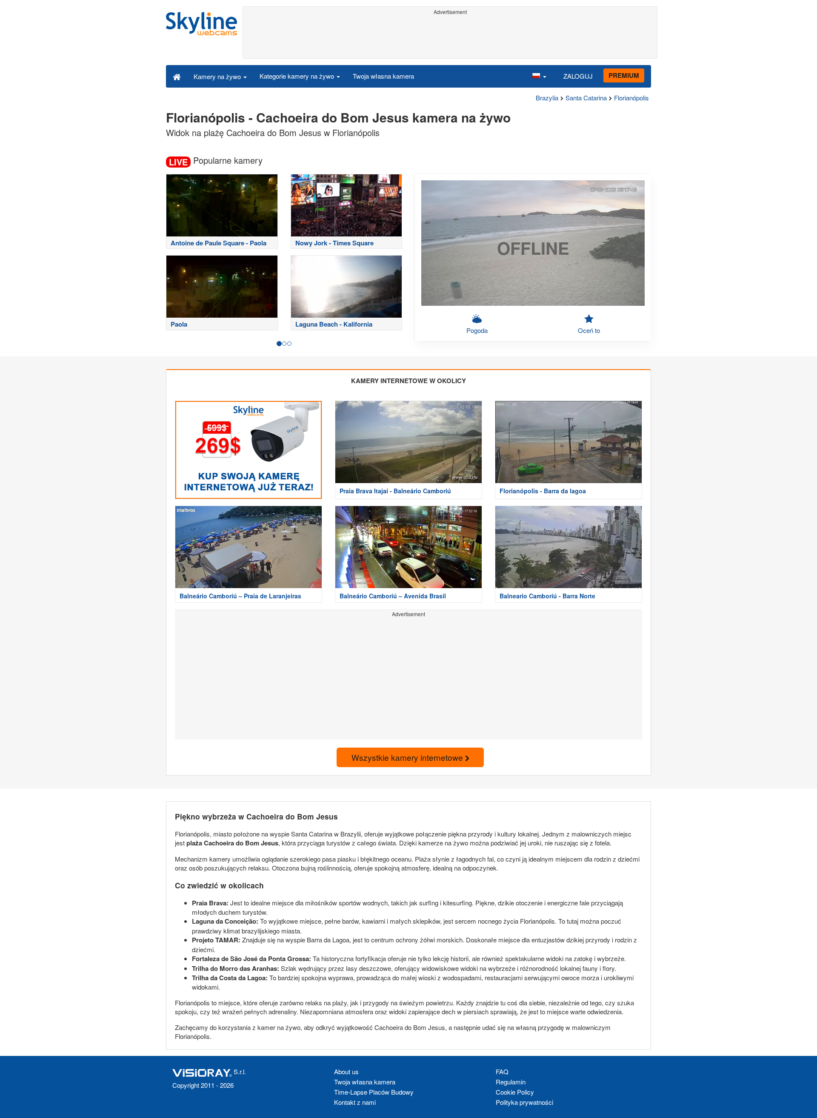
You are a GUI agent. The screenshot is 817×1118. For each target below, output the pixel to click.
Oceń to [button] (589, 330)
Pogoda (477, 330)
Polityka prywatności (524, 1102)
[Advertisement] (450, 37)
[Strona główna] (176, 76)
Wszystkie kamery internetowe (408, 757)
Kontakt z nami (355, 1102)
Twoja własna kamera (383, 75)
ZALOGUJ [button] (578, 75)
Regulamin (511, 1081)
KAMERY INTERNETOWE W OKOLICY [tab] (408, 380)
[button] (539, 76)
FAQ (502, 1071)
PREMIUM (623, 75)
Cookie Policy (515, 1091)
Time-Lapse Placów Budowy (374, 1091)
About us (346, 1071)
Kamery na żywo (218, 76)
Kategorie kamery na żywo (298, 75)
